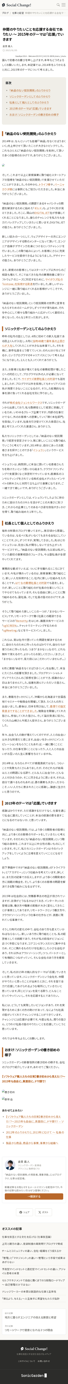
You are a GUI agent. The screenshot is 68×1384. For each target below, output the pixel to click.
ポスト (45, 1212)
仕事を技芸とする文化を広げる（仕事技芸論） (27, 1236)
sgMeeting (10, 630)
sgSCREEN (9, 625)
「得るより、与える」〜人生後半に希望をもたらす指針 (30, 1298)
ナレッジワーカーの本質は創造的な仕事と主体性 (29, 1291)
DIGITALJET (42, 213)
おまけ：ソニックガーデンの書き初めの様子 (34, 115)
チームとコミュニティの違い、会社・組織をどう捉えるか (31, 1251)
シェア (26, 1212)
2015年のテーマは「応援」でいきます (30, 108)
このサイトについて (26, 1361)
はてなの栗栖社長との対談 (31, 583)
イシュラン (39, 450)
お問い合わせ (44, 1361)
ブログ (5, 13)
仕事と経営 (18, 13)
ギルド (38, 208)
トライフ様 (45, 184)
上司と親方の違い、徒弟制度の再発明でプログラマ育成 (32, 1243)
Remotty (21, 621)
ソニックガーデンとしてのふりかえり (29, 96)
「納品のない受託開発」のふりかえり (29, 90)
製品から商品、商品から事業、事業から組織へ (32, 1143)
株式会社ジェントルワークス (26, 403)
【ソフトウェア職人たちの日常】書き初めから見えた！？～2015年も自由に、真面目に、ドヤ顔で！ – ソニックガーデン (35, 1121)
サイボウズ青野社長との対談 (38, 379)
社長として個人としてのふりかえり (29, 102)
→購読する (34, 1196)
